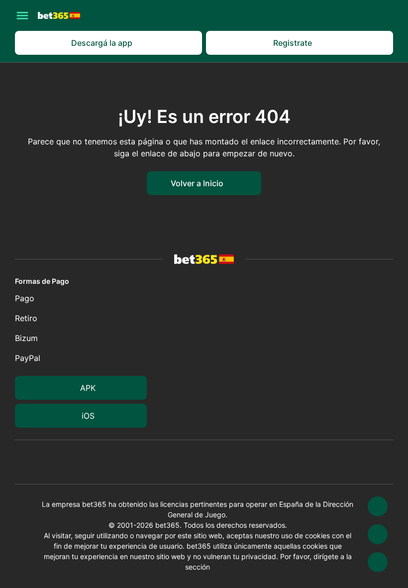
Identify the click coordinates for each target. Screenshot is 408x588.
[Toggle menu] (22, 15)
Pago (24, 298)
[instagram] (378, 534)
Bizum (26, 338)
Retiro (26, 318)
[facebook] (378, 562)
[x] (378, 506)
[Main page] (59, 15)
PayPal (27, 358)
